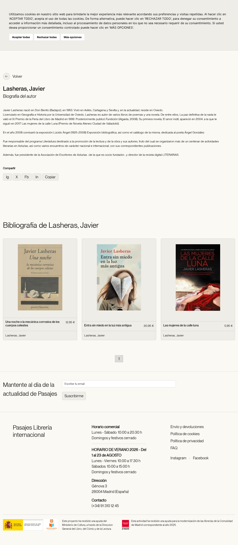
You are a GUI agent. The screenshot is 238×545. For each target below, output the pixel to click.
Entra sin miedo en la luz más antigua (108, 325)
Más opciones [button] (73, 37)
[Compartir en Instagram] (8, 176)
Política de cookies (185, 434)
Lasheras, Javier (15, 335)
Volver (17, 76)
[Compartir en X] (17, 176)
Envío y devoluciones (187, 427)
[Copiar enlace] (50, 176)
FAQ (174, 448)
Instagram (178, 458)
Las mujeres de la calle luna (181, 325)
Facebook (200, 458)
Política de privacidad (187, 441)
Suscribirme (74, 396)
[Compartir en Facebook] (27, 176)
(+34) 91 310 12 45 (105, 506)
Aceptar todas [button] (21, 37)
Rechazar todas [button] (47, 37)
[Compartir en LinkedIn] (37, 176)
